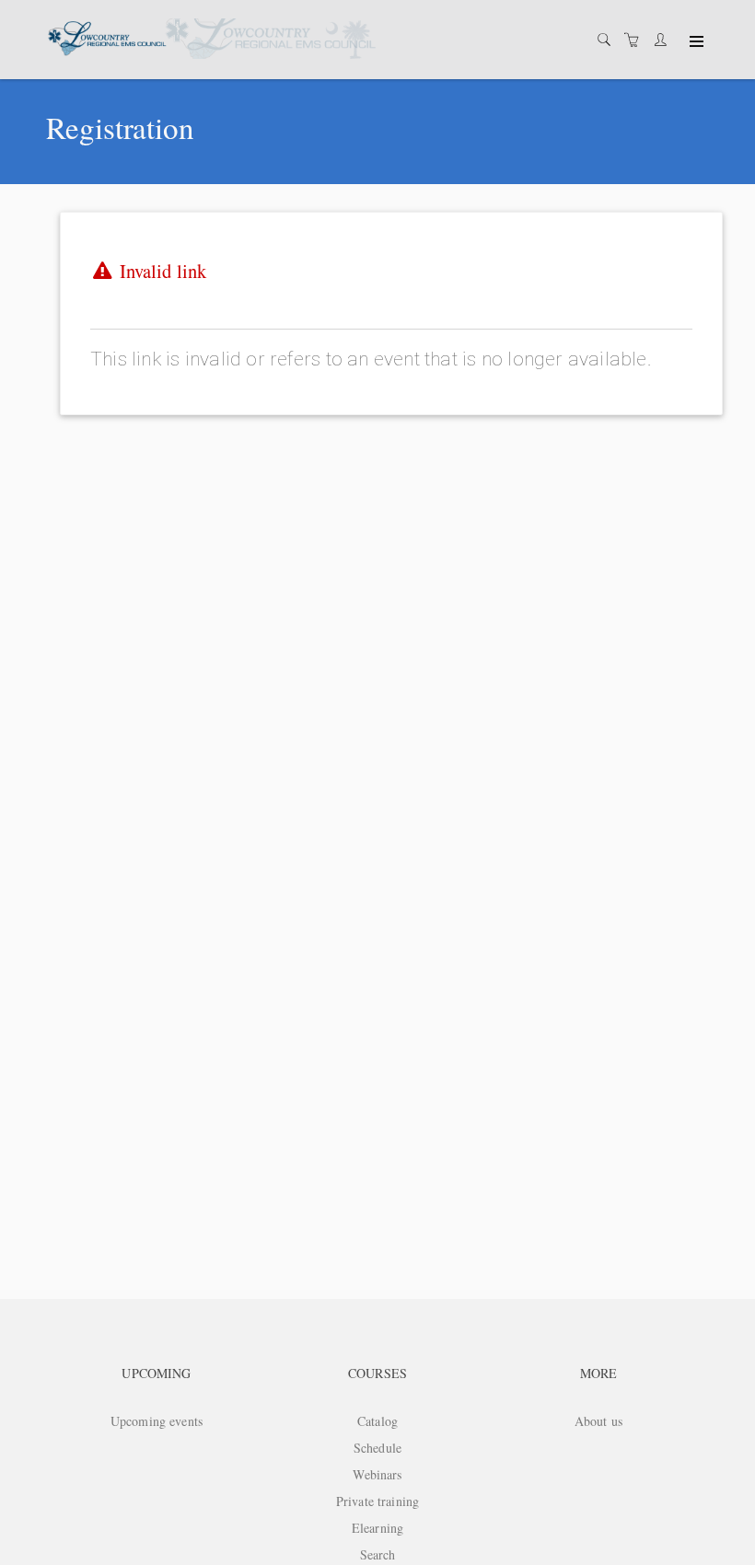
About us (598, 1421)
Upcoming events (156, 1421)
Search (378, 1554)
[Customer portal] (665, 39)
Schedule (377, 1447)
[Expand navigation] (694, 42)
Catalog (377, 1421)
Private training (377, 1501)
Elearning (377, 1527)
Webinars (377, 1474)
